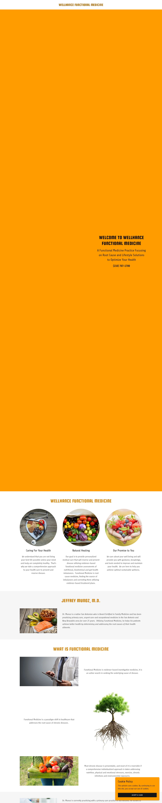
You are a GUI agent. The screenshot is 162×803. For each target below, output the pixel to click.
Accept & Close (137, 795)
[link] (81, 5)
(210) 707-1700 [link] (121, 265)
